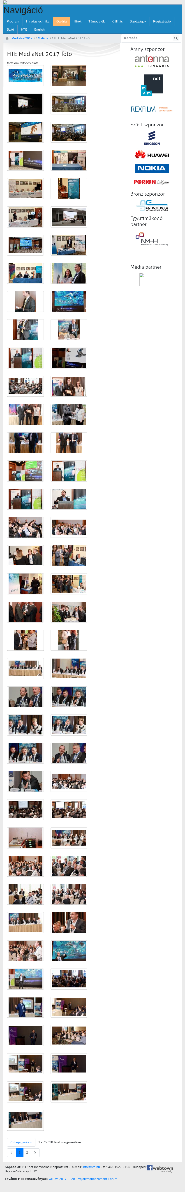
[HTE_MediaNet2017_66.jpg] (25, 1007)
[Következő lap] (35, 1152)
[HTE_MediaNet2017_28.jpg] (25, 471)
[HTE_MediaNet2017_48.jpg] (25, 753)
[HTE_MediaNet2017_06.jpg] (25, 160)
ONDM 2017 (58, 1179)
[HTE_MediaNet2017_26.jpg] (25, 442)
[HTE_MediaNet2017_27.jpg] (69, 442)
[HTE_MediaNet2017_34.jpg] (25, 555)
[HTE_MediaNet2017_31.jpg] (69, 499)
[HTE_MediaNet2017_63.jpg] (69, 951)
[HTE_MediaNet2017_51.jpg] (69, 781)
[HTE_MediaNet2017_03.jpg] (69, 104)
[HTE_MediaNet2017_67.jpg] (69, 1007)
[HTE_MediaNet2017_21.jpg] (69, 358)
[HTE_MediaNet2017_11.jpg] (69, 217)
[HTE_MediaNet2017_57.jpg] (69, 866)
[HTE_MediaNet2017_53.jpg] (69, 809)
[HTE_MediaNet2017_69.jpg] (69, 1035)
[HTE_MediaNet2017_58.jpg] (25, 894)
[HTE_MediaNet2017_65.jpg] (69, 979)
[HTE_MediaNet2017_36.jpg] (25, 583)
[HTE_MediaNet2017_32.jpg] (25, 527)
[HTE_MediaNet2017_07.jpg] (69, 160)
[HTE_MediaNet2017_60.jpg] (25, 922)
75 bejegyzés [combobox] (19, 1142)
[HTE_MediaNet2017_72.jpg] (25, 1092)
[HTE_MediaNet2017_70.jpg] (25, 1063)
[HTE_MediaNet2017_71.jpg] (69, 1063)
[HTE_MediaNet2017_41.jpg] (69, 640)
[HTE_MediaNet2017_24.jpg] (25, 414)
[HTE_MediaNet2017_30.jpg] (25, 499)
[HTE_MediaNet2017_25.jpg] (69, 414)
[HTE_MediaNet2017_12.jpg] (25, 245)
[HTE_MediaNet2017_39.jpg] (69, 612)
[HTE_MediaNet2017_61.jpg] (69, 922)
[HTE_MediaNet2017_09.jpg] (69, 188)
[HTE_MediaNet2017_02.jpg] (25, 104)
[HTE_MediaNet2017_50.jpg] (25, 781)
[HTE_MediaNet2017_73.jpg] (69, 1092)
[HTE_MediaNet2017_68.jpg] (25, 1035)
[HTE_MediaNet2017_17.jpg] (69, 301)
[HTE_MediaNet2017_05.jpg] (69, 132)
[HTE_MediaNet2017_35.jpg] (69, 555)
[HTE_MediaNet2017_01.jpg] (69, 75)
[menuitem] (13, 21)
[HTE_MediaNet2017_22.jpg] (25, 386)
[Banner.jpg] (25, 75)
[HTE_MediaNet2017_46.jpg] (25, 725)
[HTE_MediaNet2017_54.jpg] (25, 837)
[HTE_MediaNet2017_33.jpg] (69, 527)
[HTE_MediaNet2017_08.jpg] (25, 188)
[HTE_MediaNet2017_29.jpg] (69, 471)
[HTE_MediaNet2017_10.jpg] (25, 217)
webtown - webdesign (163, 1169)
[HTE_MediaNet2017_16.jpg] (25, 301)
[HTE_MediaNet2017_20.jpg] (25, 358)
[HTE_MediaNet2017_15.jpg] (69, 273)
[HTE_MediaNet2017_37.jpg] (69, 583)
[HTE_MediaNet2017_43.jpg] (69, 668)
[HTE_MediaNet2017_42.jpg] (25, 668)
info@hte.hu (91, 1167)
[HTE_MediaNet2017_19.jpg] (69, 329)
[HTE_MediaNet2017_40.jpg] (25, 640)
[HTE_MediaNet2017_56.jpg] (25, 866)
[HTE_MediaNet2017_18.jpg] (25, 329)
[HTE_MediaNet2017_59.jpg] (69, 894)
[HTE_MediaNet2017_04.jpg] (25, 132)
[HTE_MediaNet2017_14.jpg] (25, 273)
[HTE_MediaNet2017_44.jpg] (25, 697)
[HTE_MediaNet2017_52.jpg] (25, 809)
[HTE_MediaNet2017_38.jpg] (25, 612)
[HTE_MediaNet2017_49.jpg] (69, 753)
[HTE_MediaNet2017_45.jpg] (69, 697)
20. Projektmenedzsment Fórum (94, 1179)
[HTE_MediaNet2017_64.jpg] (25, 979)
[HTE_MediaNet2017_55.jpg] (69, 837)
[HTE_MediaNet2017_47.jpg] (69, 725)
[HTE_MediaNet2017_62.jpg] (25, 951)
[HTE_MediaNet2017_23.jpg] (69, 386)
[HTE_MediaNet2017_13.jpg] (69, 245)
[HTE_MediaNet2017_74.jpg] (25, 1120)
